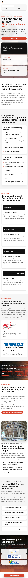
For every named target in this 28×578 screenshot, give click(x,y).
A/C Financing (20, 8)
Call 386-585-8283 (14, 38)
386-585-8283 (7, 47)
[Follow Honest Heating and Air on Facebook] (14, 556)
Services (20, 5)
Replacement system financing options (12, 412)
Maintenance (7, 8)
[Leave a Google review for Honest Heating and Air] (14, 551)
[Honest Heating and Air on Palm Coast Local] (14, 562)
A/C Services (7, 5)
